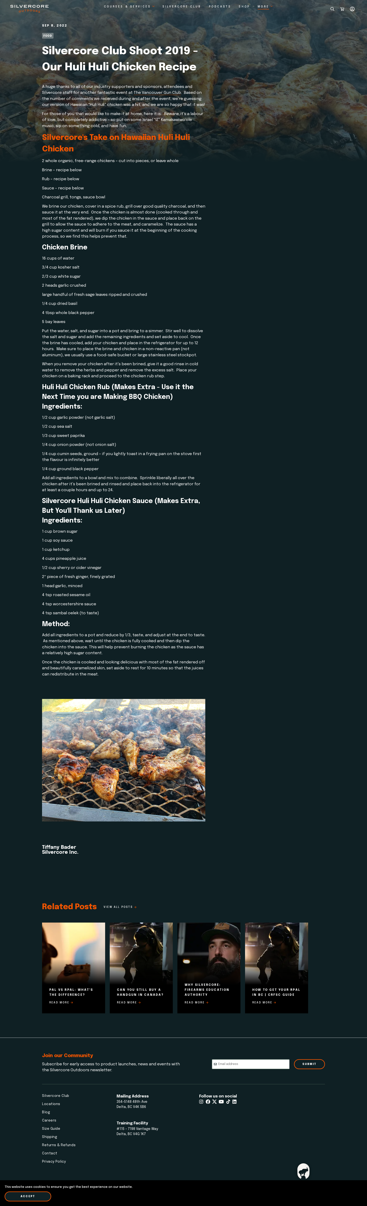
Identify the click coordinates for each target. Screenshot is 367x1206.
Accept (28, 1196)
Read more (59, 1002)
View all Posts (118, 907)
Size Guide (51, 1129)
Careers (49, 1120)
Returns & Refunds (59, 1145)
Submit (309, 1064)
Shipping (49, 1137)
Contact (49, 1153)
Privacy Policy (54, 1161)
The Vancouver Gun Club (157, 93)
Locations (51, 1104)
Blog (46, 1112)
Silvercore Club (55, 1096)
